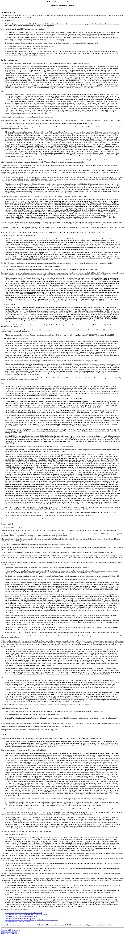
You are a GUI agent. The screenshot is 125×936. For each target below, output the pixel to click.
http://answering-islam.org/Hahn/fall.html (17, 921)
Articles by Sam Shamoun (9, 932)
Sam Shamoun (62, 9)
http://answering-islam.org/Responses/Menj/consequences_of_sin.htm (26, 914)
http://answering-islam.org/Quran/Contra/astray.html (21, 916)
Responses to (10, 930)
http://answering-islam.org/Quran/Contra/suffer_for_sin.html (23, 913)
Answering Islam (6, 933)
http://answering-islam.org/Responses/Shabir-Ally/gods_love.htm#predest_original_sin (31, 920)
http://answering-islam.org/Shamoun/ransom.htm (20, 918)
